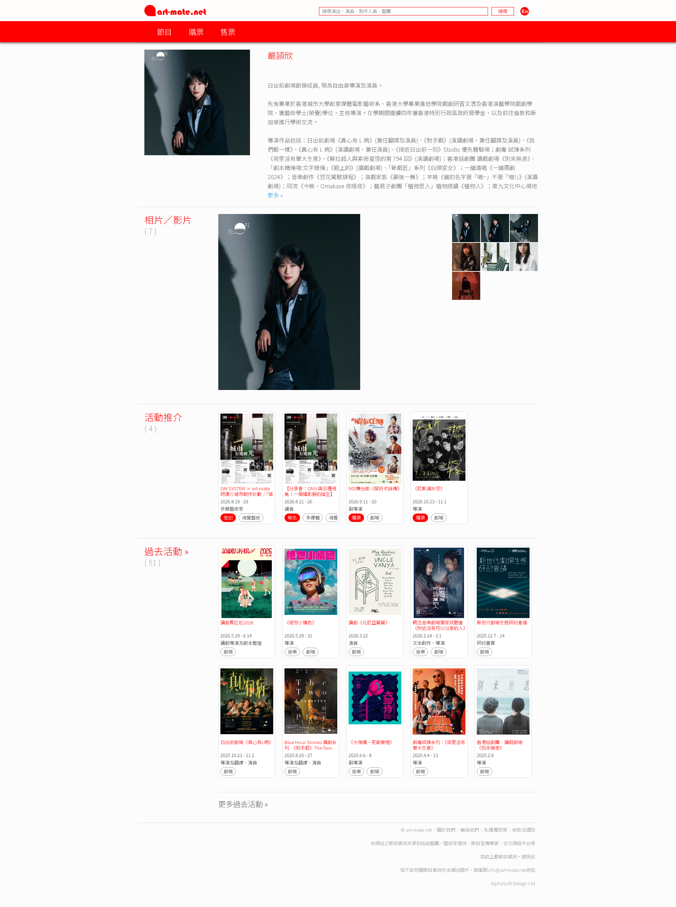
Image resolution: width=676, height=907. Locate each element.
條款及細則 (523, 829)
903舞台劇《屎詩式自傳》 (375, 488)
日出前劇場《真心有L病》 (246, 742)
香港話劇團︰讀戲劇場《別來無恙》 (499, 745)
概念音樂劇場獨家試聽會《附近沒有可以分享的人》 (440, 625)
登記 (228, 517)
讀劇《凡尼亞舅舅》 (369, 622)
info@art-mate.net (506, 870)
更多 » (275, 195)
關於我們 (446, 829)
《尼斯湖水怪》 (429, 488)
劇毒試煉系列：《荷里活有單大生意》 (439, 745)
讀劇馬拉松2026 (236, 622)
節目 (164, 31)
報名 (292, 517)
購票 (196, 31)
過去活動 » (166, 551)
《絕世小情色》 (300, 622)
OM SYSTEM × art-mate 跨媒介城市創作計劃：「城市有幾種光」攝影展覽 (246, 494)
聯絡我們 (470, 829)
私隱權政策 (495, 829)
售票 (227, 31)
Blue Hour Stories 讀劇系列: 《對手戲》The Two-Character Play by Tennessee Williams (310, 750)
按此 (530, 856)
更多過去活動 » (243, 803)
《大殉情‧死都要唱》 (371, 742)
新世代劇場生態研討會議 (502, 622)
